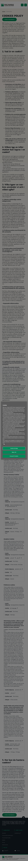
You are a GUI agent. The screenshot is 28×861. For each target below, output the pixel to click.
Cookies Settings (14, 448)
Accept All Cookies (14, 456)
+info (4, 444)
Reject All (14, 452)
